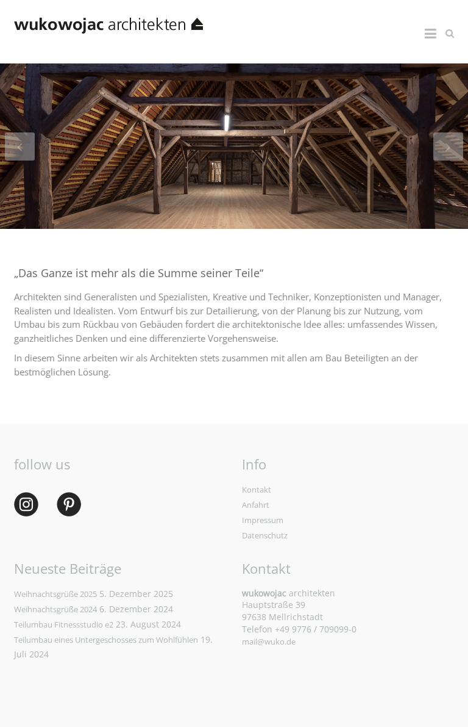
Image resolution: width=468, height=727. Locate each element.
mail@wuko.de (269, 641)
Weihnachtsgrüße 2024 (55, 609)
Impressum (262, 520)
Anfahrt (255, 504)
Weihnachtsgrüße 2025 (55, 593)
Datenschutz (265, 535)
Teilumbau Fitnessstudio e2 (63, 624)
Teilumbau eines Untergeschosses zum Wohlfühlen (106, 639)
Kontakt (256, 489)
